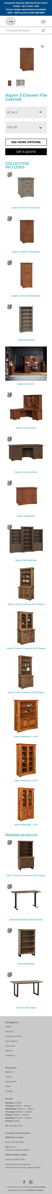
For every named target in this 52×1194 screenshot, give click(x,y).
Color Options (11, 1041)
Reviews (9, 1051)
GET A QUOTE (26, 151)
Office (8, 1086)
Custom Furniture (13, 1036)
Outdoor (9, 1091)
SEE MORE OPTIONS (26, 142)
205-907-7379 (18, 1159)
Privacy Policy (39, 1187)
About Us (9, 1031)
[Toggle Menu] (43, 22)
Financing (10, 1046)
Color (12, 127)
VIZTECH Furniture (35, 1190)
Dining (8, 1077)
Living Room (11, 1081)
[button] (42, 46)
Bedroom (9, 1072)
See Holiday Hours (13, 1126)
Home (8, 1026)
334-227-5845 (18, 1142)
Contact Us (10, 1055)
